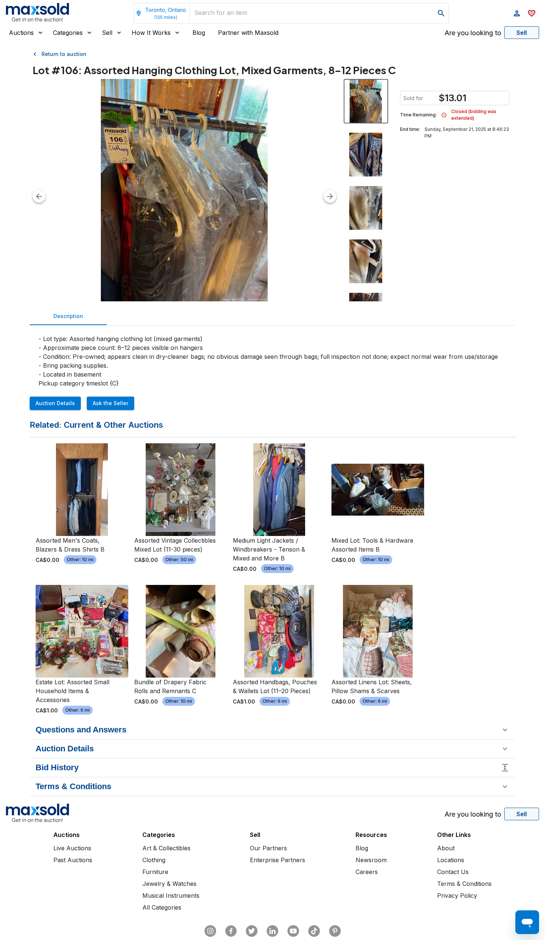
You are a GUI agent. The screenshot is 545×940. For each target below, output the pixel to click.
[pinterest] (335, 931)
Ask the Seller (110, 403)
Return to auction (64, 54)
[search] (441, 13)
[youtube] (293, 931)
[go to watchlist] (531, 13)
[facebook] (231, 931)
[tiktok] (314, 931)
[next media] (330, 196)
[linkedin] (272, 931)
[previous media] (39, 196)
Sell (107, 32)
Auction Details (55, 403)
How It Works (151, 32)
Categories (68, 32)
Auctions (21, 32)
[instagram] (210, 931)
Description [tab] (68, 316)
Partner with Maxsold (248, 32)
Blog (198, 32)
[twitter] (252, 931)
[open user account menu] (516, 13)
